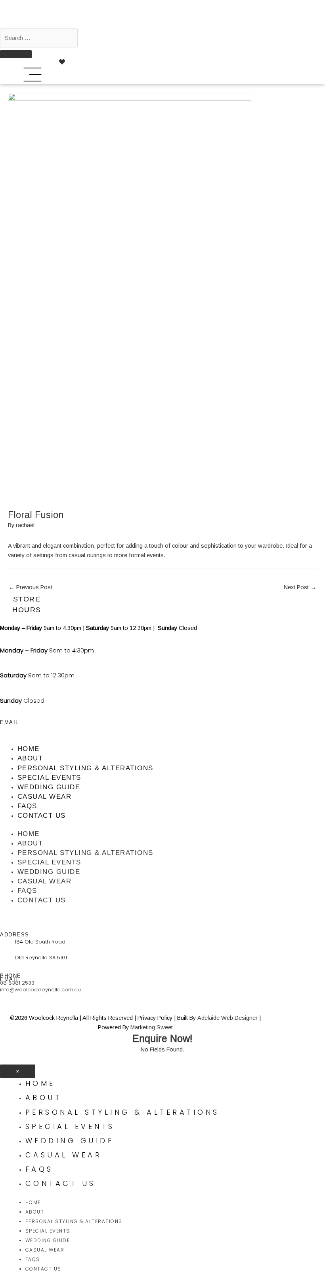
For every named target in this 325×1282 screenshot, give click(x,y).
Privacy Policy (155, 1018)
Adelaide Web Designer (227, 1018)
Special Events (49, 777)
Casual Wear (44, 796)
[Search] (16, 54)
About (30, 758)
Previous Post (30, 587)
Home (28, 749)
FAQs (27, 806)
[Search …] (39, 38)
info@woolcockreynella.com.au (40, 989)
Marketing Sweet (151, 1027)
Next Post (300, 587)
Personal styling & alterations (85, 768)
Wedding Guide (48, 787)
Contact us (41, 815)
